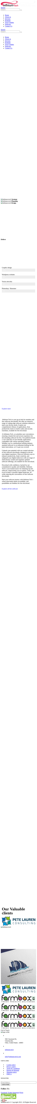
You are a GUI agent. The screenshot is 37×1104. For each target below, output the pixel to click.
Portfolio (8, 21)
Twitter (10, 1092)
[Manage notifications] (3, 1100)
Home (7, 15)
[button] (3, 7)
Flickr (21, 1092)
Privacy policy (11, 1067)
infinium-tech (9, 1050)
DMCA (9, 1074)
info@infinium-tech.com (13, 1057)
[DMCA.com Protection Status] (8, 1098)
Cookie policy (11, 1065)
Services (7, 19)
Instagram (16, 1092)
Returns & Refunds (13, 1070)
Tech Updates (9, 22)
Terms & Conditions (13, 1068)
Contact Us (8, 26)
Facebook (4, 1092)
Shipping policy (12, 1072)
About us (8, 17)
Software (8, 24)
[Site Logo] (18, 6)
